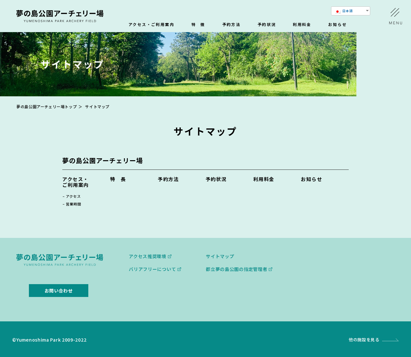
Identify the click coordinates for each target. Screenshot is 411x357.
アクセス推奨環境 (147, 256)
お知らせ (337, 24)
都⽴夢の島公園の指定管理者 (236, 269)
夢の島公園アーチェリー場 (102, 160)
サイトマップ (220, 256)
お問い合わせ (59, 290)
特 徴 (198, 24)
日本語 (347, 10)
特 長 (118, 179)
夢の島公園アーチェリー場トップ (46, 106)
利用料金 (302, 24)
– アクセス (72, 196)
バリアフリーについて (152, 269)
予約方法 (231, 24)
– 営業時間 (72, 203)
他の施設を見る (364, 339)
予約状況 (267, 24)
